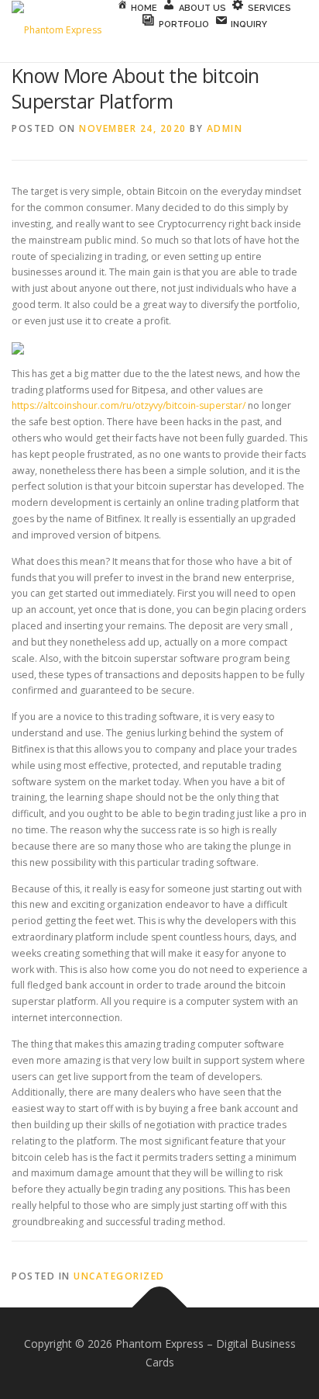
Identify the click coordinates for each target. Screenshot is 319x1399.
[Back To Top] (159, 1307)
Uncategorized (119, 1276)
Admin (225, 128)
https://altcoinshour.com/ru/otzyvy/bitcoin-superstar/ (128, 405)
